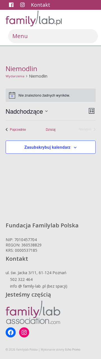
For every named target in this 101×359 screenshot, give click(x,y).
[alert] (51, 95)
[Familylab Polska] (50, 18)
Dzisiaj (51, 129)
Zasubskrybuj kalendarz (47, 147)
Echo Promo (72, 349)
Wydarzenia (15, 76)
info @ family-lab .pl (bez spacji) (38, 286)
